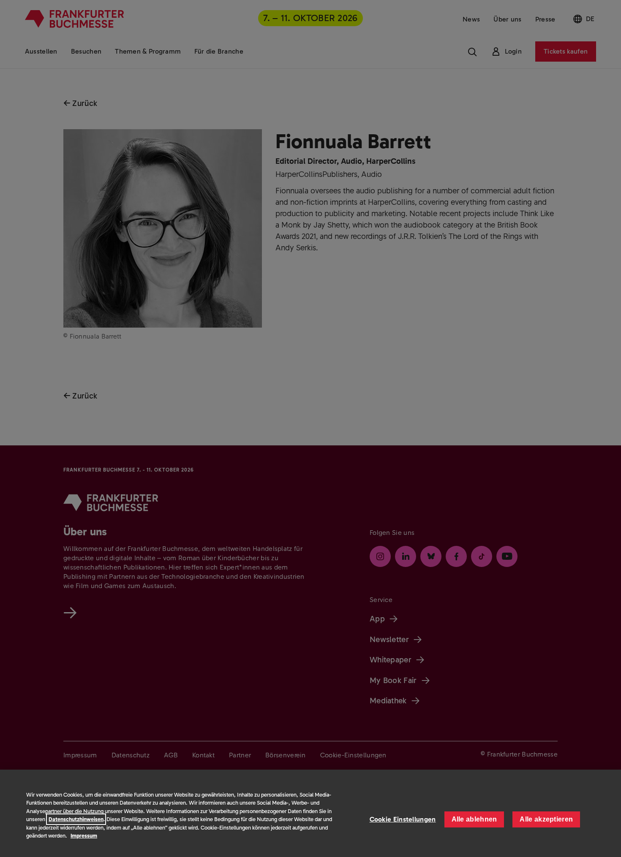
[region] (310, 813)
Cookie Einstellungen (403, 819)
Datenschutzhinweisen (76, 819)
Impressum (84, 836)
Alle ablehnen (474, 819)
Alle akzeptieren (546, 819)
